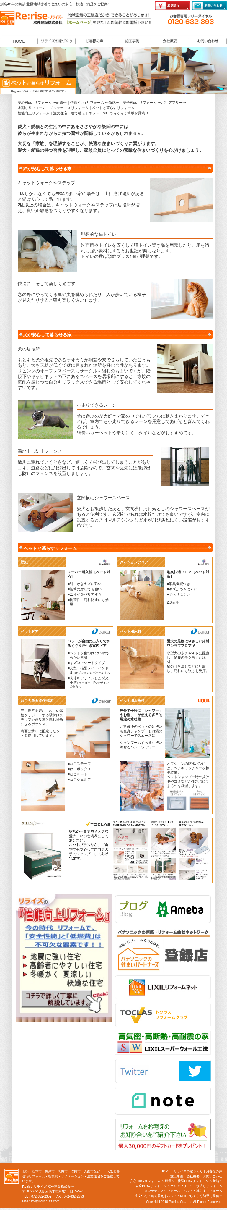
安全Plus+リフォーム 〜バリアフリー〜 (154, 102)
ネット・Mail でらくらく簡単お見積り (194, 1195)
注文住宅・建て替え (69, 112)
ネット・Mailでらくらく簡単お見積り (118, 112)
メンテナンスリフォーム (69, 107)
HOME (165, 1171)
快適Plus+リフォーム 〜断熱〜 (94, 102)
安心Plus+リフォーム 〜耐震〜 (42, 102)
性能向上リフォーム (34, 112)
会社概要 (193, 1176)
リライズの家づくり (188, 1171)
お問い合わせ (212, 1176)
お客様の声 (214, 1171)
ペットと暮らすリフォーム (113, 107)
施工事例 (176, 1176)
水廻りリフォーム (32, 107)
